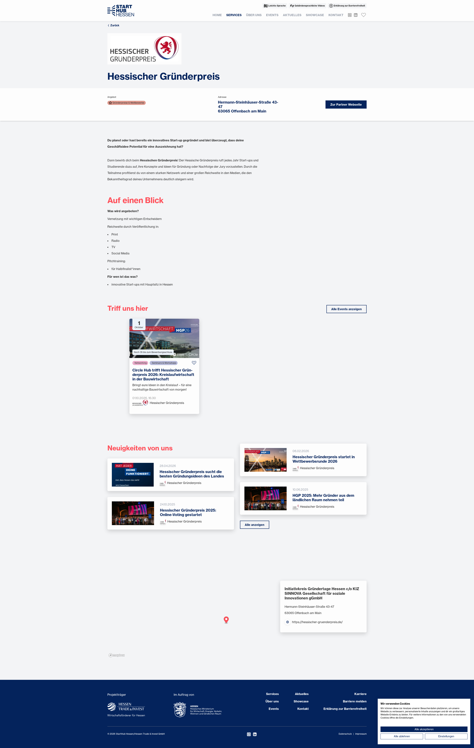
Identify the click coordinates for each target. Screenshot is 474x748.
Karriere (360, 694)
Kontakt (335, 15)
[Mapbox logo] (117, 655)
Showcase (315, 15)
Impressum (361, 733)
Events (272, 15)
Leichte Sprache (277, 5)
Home (217, 15)
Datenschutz (345, 733)
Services (234, 15)
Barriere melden (355, 701)
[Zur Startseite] (120, 10)
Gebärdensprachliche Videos (310, 5)
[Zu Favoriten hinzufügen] (194, 363)
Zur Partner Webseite (346, 104)
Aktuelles (292, 15)
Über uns (254, 15)
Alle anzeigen (254, 525)
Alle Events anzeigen (346, 309)
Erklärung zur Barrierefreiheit (349, 5)
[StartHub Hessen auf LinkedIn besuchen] (355, 15)
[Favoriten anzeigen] (363, 15)
